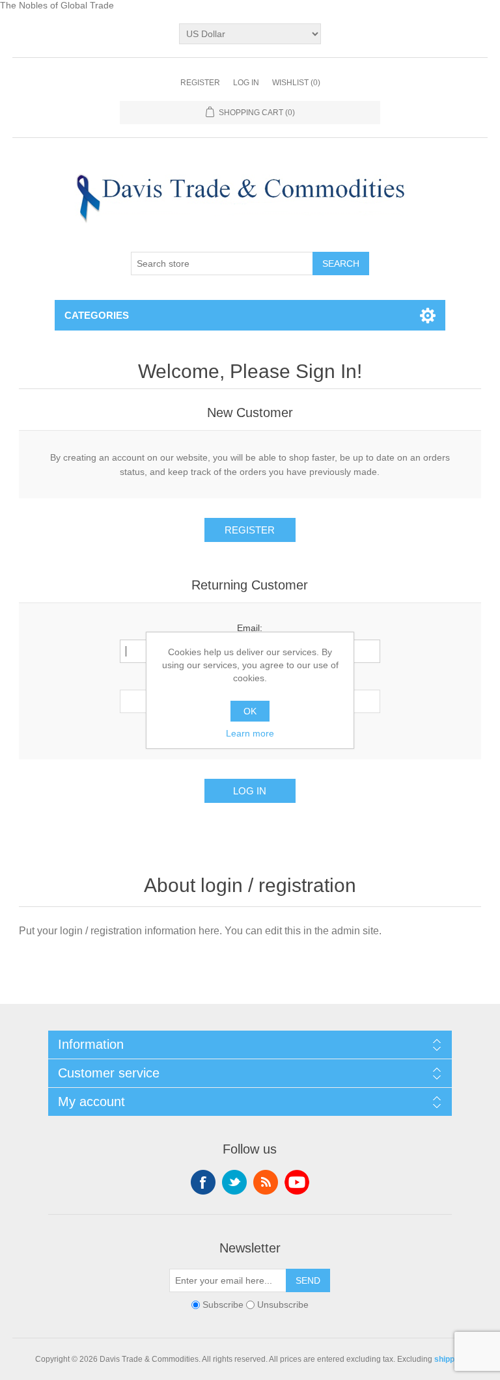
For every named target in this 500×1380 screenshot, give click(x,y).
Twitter (234, 1182)
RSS (265, 1182)
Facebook (203, 1182)
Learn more (250, 733)
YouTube (297, 1182)
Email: (249, 628)
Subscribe (222, 1304)
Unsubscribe (283, 1304)
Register (200, 82)
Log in (246, 82)
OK (250, 711)
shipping (449, 1359)
